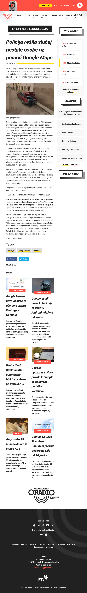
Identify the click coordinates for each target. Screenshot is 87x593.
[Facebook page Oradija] (79, 15)
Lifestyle (44, 15)
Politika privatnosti (58, 588)
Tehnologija (17, 290)
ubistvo (37, 251)
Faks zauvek (67, 132)
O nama (49, 547)
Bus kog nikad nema (70, 149)
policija (11, 251)
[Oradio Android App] (41, 535)
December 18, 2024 (42, 195)
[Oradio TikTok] (75, 15)
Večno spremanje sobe (72, 158)
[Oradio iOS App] (46, 535)
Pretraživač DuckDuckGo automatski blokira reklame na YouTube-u (16, 375)
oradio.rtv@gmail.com (43, 568)
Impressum (39, 547)
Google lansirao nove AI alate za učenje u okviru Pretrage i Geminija (16, 306)
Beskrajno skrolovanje (71, 124)
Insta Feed (71, 173)
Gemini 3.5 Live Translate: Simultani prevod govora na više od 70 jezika (43, 446)
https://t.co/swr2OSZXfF (16, 190)
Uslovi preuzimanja (42, 588)
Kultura (27, 15)
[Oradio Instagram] (77, 15)
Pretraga (71, 544)
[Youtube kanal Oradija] (81, 15)
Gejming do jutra (69, 141)
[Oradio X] (75, 18)
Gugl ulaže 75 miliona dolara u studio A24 (16, 444)
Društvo (19, 15)
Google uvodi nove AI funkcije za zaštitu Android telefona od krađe (42, 308)
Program (53, 15)
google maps (24, 251)
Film (17, 433)
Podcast (61, 15)
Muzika (35, 15)
